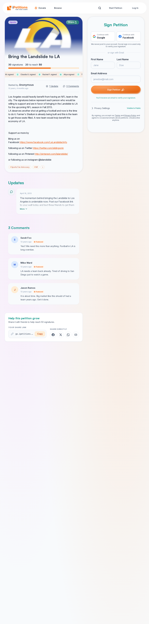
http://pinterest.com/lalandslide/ (51, 153)
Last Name (123, 59)
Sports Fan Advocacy (20, 167)
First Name (97, 59)
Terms (117, 115)
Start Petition (115, 8)
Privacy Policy (130, 115)
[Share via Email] (76, 335)
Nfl (36, 167)
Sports (13, 22)
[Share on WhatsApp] (68, 335)
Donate (42, 8)
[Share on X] (60, 335)
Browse (58, 8)
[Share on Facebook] (53, 335)
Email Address (99, 73)
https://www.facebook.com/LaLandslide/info (43, 142)
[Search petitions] (100, 8)
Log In (135, 8)
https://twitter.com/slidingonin (48, 148)
